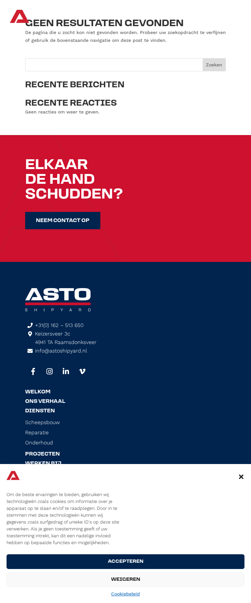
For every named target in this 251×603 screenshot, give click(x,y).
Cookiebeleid (125, 593)
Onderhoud (39, 442)
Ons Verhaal (45, 401)
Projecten (42, 454)
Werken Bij (43, 463)
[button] (241, 477)
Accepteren (125, 561)
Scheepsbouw (42, 422)
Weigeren (125, 579)
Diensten (40, 411)
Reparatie (37, 432)
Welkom (37, 392)
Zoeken (214, 64)
